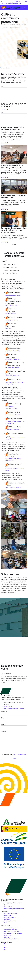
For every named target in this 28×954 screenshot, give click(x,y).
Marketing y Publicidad (12, 359)
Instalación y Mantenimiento (10, 270)
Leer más (4, 110)
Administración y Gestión (9, 273)
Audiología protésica (11, 320)
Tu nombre (4, 711)
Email (2, 718)
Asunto (3, 724)
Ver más (14, 244)
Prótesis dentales (10, 313)
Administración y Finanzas (13, 487)
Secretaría (5, 28)
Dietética (8, 328)
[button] (3, 678)
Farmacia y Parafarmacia (12, 295)
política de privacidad (19, 754)
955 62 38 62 (8, 706)
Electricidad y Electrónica (9, 267)
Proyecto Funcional (10, 921)
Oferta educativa (15, 28)
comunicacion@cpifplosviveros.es (11, 3)
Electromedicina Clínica (12, 429)
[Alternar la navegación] (24, 7)
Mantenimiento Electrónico (13, 415)
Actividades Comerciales (12, 351)
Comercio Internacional (12, 367)
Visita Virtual (16, 608)
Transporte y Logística (12, 375)
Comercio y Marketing (8, 264)
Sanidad (4, 261)
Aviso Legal (7, 915)
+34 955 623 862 (21, 1)
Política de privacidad (10, 913)
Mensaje (3, 731)
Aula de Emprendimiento (11, 939)
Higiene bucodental (11, 305)
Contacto (7, 923)
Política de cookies (9, 917)
